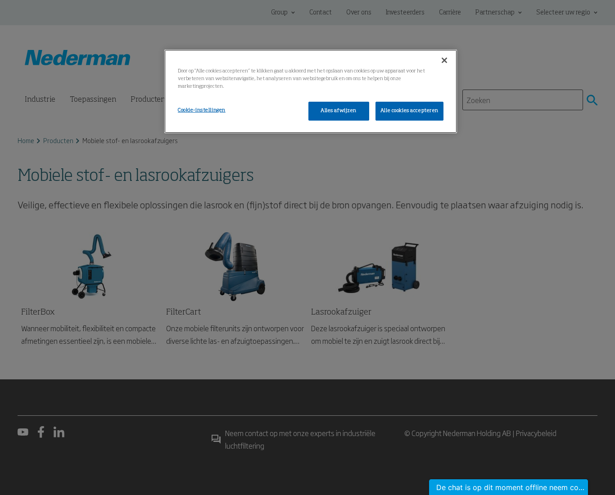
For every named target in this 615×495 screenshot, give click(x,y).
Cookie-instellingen (202, 110)
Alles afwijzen (339, 110)
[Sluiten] (444, 60)
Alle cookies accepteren (409, 110)
